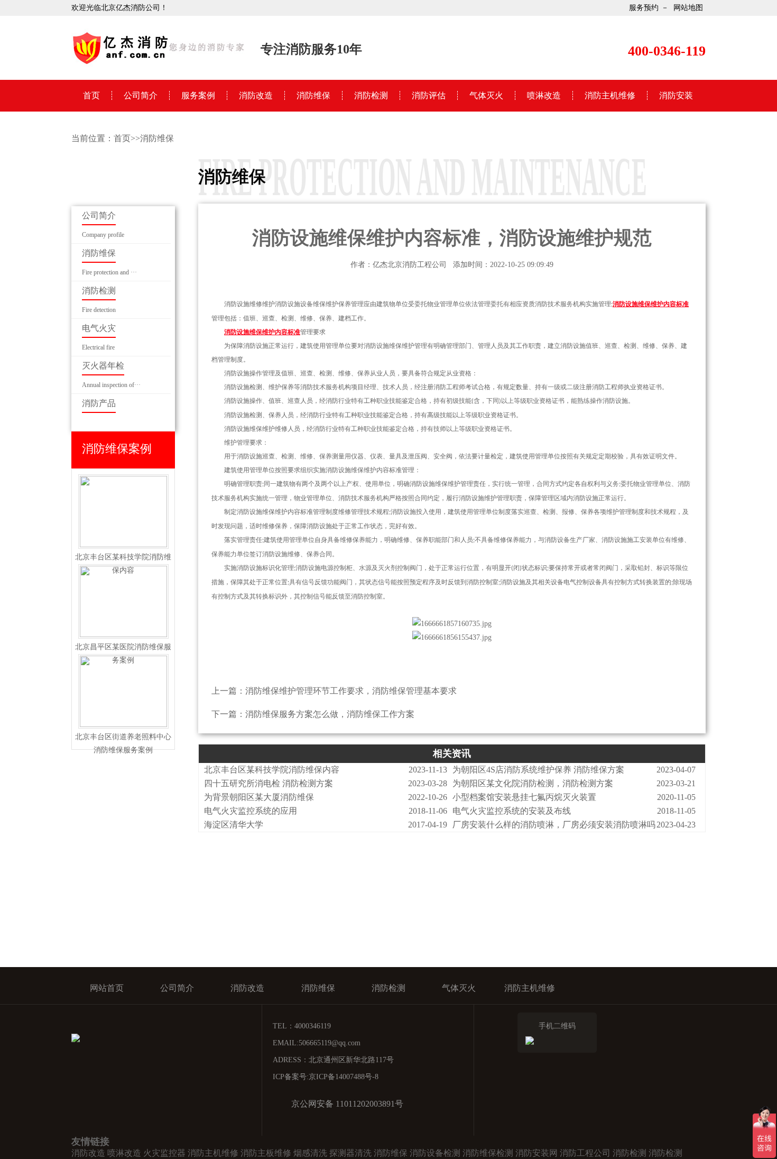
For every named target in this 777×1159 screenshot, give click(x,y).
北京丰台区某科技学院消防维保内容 (271, 769)
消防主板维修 (265, 1152)
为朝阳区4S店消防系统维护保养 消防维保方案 (538, 769)
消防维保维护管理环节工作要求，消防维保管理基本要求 (351, 690)
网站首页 (107, 987)
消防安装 (676, 95)
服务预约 (644, 8)
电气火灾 (99, 328)
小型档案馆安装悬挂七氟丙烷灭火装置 (524, 797)
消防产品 (99, 403)
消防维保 (313, 95)
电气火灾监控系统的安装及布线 (511, 810)
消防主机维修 (610, 95)
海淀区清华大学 (233, 824)
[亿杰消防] (158, 63)
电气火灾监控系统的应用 (250, 810)
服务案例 (198, 95)
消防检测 (371, 95)
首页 (91, 95)
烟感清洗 (310, 1152)
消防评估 (429, 95)
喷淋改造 (544, 95)
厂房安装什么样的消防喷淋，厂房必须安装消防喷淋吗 (553, 824)
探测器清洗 (350, 1152)
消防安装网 (536, 1152)
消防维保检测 (487, 1152)
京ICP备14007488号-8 (343, 1077)
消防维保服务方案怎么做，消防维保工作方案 (329, 714)
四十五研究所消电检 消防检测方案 (268, 783)
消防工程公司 (585, 1152)
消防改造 (256, 95)
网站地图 (688, 8)
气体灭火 (486, 95)
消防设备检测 (435, 1152)
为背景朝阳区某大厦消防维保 (259, 797)
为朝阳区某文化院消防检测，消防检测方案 (532, 783)
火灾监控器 (164, 1152)
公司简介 (141, 95)
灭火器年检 (103, 365)
